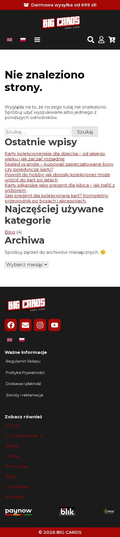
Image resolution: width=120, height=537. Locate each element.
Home (13, 425)
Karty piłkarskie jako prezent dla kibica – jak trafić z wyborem (60, 187)
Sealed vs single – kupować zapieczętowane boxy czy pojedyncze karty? (59, 166)
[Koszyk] (111, 40)
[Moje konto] (101, 40)
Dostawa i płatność (23, 384)
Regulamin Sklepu (23, 361)
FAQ (11, 476)
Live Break (17, 486)
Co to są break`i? (24, 435)
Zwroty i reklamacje (24, 395)
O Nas (12, 456)
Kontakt (15, 497)
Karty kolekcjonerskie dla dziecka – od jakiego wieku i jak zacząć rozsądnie (55, 156)
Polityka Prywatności (25, 372)
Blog (10, 232)
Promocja (16, 466)
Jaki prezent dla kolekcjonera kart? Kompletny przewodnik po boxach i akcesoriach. (56, 198)
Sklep (12, 446)
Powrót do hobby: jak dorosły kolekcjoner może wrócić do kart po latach (57, 177)
